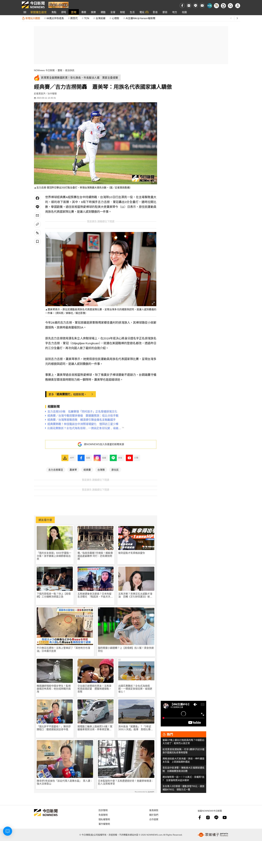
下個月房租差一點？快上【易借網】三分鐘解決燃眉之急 (54, 595)
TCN (86, 18)
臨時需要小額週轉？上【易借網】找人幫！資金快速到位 (126, 649)
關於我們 (153, 815)
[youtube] (202, 5)
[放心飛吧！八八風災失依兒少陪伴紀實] (58, 4)
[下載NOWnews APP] (223, 5)
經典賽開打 (63, 394)
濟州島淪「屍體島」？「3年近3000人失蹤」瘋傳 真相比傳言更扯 (135, 728)
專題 (83, 12)
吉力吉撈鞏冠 (55, 469)
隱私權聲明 (104, 819)
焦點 (54, 12)
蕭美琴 (73, 469)
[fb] (182, 5)
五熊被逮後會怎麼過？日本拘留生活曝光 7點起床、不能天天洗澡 (95, 595)
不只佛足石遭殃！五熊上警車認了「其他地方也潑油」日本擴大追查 (63, 649)
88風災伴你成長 (55, 18)
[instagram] (188, 5)
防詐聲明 (103, 810)
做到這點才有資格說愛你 (131, 553)
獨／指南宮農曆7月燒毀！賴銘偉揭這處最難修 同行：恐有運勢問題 (95, 556)
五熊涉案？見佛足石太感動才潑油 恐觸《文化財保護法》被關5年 (136, 595)
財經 (122, 12)
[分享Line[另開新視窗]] (37, 206)
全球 (112, 12)
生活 (132, 12)
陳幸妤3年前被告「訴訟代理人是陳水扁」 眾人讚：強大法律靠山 (65, 782)
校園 (184, 12)
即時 (63, 12)
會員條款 (153, 810)
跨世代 (74, 18)
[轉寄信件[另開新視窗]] (37, 215)
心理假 (115, 18)
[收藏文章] (37, 241)
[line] (195, 5)
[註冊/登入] (237, 5)
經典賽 (87, 469)
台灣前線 (100, 18)
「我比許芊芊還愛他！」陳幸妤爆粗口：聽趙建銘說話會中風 (54, 728)
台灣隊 (101, 469)
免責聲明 (103, 815)
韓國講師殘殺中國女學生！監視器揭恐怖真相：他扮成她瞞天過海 (54, 689)
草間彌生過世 (38, 12)
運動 (103, 12)
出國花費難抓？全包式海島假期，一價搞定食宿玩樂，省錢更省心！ (135, 689)
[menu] (25, 12)
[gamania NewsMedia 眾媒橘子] (213, 835)
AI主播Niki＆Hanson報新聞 (140, 18)
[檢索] (230, 5)
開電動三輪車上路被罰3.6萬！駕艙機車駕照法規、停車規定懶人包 (94, 728)
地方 (174, 12)
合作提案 (153, 819)
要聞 (73, 12)
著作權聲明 (104, 824)
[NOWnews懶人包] (216, 5)
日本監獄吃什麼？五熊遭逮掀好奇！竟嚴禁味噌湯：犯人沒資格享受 (126, 782)
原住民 (115, 469)
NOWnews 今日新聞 (44, 70)
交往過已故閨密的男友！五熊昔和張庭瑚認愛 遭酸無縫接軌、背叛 (94, 689)
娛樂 (93, 12)
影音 (155, 12)
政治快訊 (69, 70)
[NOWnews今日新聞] (33, 4)
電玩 (141, 12)
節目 (165, 12)
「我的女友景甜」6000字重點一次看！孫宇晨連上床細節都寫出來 (54, 556)
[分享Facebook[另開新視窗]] (37, 198)
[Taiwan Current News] (209, 5)
